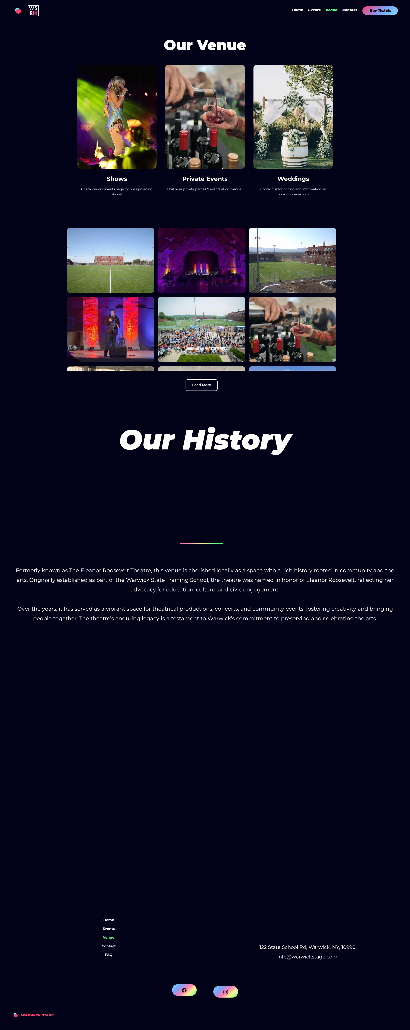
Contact (109, 946)
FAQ (109, 955)
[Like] (184, 1004)
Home (108, 920)
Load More (201, 385)
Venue (108, 937)
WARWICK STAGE (37, 1015)
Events (108, 929)
